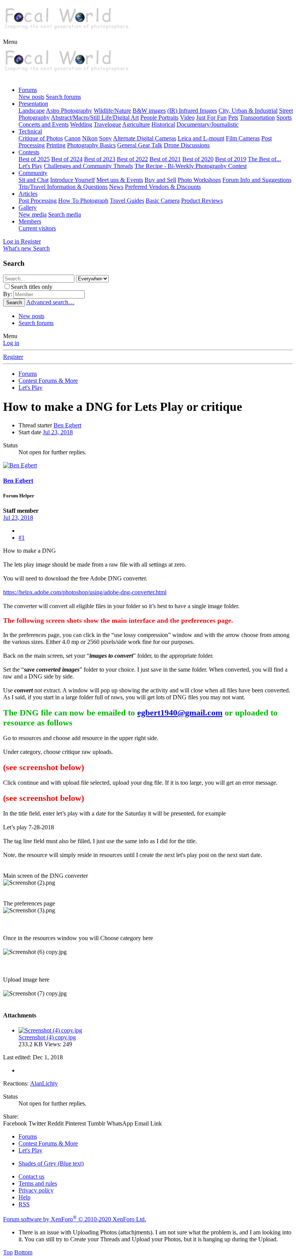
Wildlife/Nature (112, 110)
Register (13, 357)
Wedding (81, 124)
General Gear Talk (139, 145)
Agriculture (136, 124)
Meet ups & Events (119, 180)
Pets (233, 117)
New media (32, 214)
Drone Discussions (187, 145)
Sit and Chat (33, 180)
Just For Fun (211, 117)
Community (32, 173)
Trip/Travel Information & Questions (63, 186)
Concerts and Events (43, 124)
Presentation (33, 103)
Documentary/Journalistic (208, 124)
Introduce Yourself (72, 180)
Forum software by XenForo (74, 1219)
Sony (105, 138)
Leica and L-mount (201, 138)
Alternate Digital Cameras (144, 138)
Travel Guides (127, 200)
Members (29, 221)
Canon (72, 138)
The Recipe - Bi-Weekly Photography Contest (191, 166)
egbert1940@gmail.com (179, 712)
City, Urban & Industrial (248, 110)
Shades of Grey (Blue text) (51, 1163)
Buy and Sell (160, 180)
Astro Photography (69, 110)
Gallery (27, 207)
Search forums (63, 96)
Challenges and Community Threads (88, 166)
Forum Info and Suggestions (256, 180)
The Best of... (264, 159)
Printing (56, 145)
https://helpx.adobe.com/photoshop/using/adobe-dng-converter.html (84, 592)
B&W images (149, 110)
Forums (27, 90)
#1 (21, 537)
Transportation (257, 117)
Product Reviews (202, 200)
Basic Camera (163, 200)
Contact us (31, 1176)
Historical (163, 124)
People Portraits (159, 117)
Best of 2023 (99, 159)
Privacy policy (36, 1190)
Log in (11, 343)
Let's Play (30, 166)
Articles (27, 193)
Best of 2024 (66, 159)
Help (24, 1197)
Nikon (90, 138)
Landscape (31, 110)
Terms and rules (37, 1183)
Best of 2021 (165, 159)
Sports (284, 117)
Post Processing (37, 200)
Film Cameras (243, 138)
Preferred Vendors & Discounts (163, 186)
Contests (28, 152)
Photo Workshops (199, 180)
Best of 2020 (198, 159)
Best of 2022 (132, 159)
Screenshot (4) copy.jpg (47, 1037)
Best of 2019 (230, 159)
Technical (30, 131)
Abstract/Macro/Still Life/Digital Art (95, 117)
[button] (10, 41)
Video (187, 117)
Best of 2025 (34, 159)
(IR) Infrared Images (192, 110)
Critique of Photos (40, 138)
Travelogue (107, 124)
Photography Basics (91, 145)
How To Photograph (83, 200)
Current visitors (37, 228)
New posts (31, 96)
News (116, 186)
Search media (64, 214)
